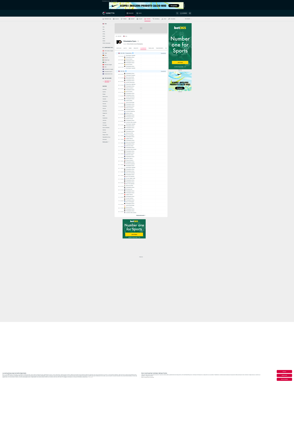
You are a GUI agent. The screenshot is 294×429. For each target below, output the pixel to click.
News (130, 48)
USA (126, 36)
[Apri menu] (189, 13)
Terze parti (90, 376)
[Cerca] (177, 13)
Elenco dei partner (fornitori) (147, 377)
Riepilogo (118, 48)
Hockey (119, 36)
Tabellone (151, 48)
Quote (125, 48)
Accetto (284, 371)
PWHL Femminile (106, 43)
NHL (104, 27)
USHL (104, 38)
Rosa (166, 48)
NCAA (104, 40)
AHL (103, 29)
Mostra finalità (284, 379)
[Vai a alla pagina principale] (111, 13)
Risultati (136, 48)
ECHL (104, 31)
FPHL (104, 34)
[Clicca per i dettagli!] (141, 56)
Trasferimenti (159, 48)
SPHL (104, 36)
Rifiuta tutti (284, 375)
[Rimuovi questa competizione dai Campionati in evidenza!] (133, 53)
